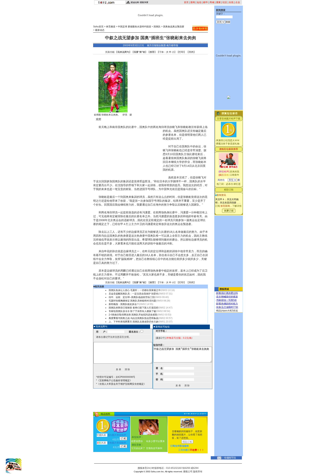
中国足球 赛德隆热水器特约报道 (134, 26)
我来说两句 (123, 52)
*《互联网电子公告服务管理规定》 (114, 380)
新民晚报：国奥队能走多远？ (124, 304)
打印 (181, 52)
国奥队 (157, 26)
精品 (218, 310)
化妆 (218, 307)
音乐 (218, 296)
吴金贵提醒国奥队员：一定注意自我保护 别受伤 (133, 293)
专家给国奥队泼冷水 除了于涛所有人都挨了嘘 (132, 311)
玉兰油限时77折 (229, 307)
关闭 (191, 52)
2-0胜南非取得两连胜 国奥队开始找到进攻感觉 (133, 314)
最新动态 (99, 30)
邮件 (205, 2)
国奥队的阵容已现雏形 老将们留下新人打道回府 (133, 307)
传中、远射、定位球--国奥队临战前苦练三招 (132, 297)
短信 (199, 2)
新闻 (192, 2)
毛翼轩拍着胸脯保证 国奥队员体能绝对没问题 (132, 300)
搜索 (218, 2)
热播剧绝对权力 (229, 303)
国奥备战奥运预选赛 (173, 26)
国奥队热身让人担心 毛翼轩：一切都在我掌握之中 (135, 290)
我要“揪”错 (139, 52)
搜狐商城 (224, 289)
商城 (212, 2)
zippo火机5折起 (229, 310)
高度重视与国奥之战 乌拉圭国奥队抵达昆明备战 (133, 318)
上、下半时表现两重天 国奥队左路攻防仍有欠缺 (133, 321)
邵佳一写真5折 (229, 300)
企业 (237, 2)
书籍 (218, 300)
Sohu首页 (98, 26)
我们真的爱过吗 (229, 293)
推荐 (152, 52)
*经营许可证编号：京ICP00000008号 (115, 377)
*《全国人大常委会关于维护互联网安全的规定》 (121, 384)
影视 (218, 293)
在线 (231, 2)
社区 (224, 2)
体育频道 (110, 26)
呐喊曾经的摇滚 (229, 296)
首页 (186, 2)
